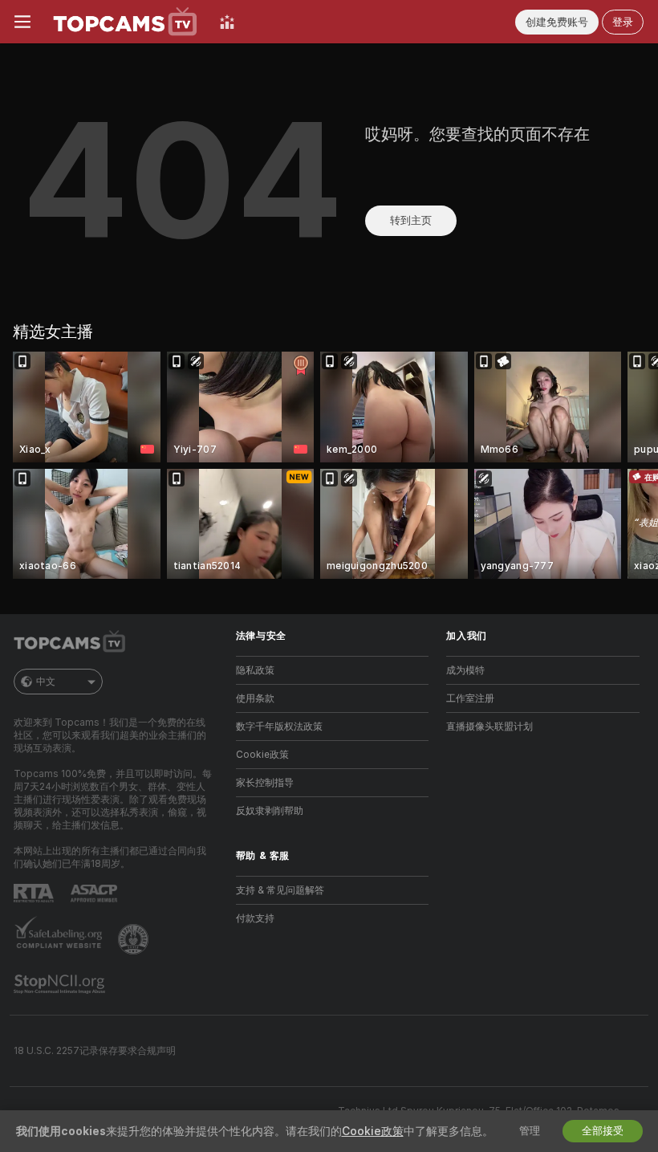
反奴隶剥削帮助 (269, 810)
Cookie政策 (262, 754)
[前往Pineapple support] (135, 939)
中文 (45, 681)
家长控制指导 (265, 782)
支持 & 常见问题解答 (280, 890)
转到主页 (411, 220)
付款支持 (255, 918)
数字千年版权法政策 (279, 726)
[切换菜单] (22, 21)
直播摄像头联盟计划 (489, 726)
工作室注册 (470, 698)
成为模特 (465, 670)
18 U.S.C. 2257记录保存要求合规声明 (95, 1050)
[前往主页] (125, 21)
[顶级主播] (227, 21)
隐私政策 (255, 670)
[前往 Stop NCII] (61, 984)
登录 (622, 22)
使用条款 (255, 698)
